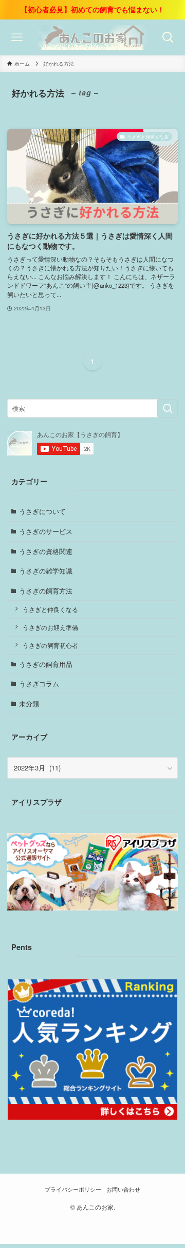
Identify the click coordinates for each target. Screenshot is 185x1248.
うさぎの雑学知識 (45, 571)
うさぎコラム (39, 683)
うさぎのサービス (45, 531)
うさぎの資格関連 (45, 551)
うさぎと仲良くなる (50, 609)
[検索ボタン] (168, 37)
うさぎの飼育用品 (45, 664)
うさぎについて (42, 511)
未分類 (29, 703)
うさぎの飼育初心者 (50, 645)
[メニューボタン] (17, 37)
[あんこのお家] (92, 37)
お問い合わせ (123, 1189)
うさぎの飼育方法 (45, 591)
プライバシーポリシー (73, 1189)
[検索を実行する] (167, 408)
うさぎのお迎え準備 (50, 627)
